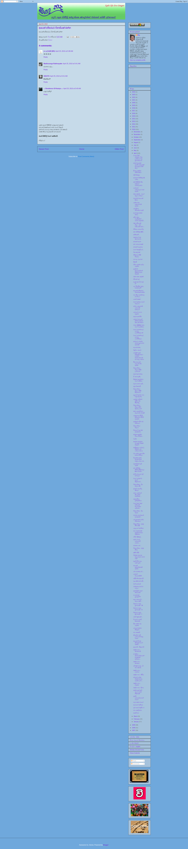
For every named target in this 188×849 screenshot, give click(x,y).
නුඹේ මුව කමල (138, 374)
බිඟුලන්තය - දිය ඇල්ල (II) (138, 485)
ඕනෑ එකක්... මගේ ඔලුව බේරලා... (138, 194)
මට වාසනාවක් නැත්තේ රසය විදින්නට (138, 532)
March (136, 716)
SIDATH (46, 76)
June (135, 148)
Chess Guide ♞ (135, 753)
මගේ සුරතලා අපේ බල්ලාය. (138, 302)
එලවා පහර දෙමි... (138, 383)
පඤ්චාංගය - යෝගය (136, 671)
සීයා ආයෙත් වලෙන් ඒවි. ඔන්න (137, 363)
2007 (134, 730)
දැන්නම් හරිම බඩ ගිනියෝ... (138, 422)
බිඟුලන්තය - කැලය (137, 426)
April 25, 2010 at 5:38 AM (64, 51)
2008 (134, 727)
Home (81, 149)
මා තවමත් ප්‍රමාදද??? (137, 596)
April (135, 153)
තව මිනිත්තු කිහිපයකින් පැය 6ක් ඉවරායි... (138, 469)
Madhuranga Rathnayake (53, 63)
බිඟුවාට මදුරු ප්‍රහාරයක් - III (138, 604)
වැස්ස (135, 439)
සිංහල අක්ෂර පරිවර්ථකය (137, 171)
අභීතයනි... (136, 234)
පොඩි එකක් (137, 299)
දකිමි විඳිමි (136, 552)
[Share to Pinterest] (79, 37)
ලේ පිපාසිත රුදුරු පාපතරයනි (138, 287)
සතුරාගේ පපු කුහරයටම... (137, 238)
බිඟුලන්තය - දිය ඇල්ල (138, 511)
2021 (134, 100)
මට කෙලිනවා (137, 710)
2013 (134, 121)
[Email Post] (67, 37)
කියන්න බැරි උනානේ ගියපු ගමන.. (138, 636)
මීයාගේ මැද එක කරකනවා (138, 431)
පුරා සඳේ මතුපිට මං (139, 707)
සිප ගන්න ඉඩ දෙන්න (137, 624)
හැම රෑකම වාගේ (138, 702)
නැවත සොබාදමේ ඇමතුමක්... (138, 516)
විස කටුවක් (136, 252)
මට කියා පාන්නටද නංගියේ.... (138, 295)
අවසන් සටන (137, 241)
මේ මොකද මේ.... (138, 571)
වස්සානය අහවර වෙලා (138, 587)
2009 (134, 725)
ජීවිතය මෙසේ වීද (138, 229)
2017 (134, 110)
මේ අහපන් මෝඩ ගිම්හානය (138, 520)
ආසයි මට (136, 713)
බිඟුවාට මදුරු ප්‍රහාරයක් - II (137, 608)
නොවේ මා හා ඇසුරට (137, 313)
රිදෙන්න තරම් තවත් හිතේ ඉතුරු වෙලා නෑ (138, 459)
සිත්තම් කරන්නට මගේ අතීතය (138, 380)
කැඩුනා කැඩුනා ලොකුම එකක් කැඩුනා (138, 443)
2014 (134, 118)
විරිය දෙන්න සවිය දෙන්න (138, 265)
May (135, 150)
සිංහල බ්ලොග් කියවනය (137, 740)
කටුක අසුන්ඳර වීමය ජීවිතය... (138, 435)
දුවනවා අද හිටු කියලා (137, 489)
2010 (134, 129)
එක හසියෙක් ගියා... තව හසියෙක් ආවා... (138, 224)
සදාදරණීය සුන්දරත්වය (137, 499)
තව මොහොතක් (138, 244)
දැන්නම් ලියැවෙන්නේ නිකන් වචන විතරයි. (138, 271)
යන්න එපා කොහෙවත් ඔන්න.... (137, 204)
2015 (134, 116)
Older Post (119, 149)
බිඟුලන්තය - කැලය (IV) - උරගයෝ (137, 369)
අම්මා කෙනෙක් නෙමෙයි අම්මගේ (138, 307)
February (137, 719)
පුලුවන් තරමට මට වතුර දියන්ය (138, 395)
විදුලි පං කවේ (137, 350)
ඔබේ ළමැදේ (137, 584)
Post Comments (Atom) (86, 156)
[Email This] (71, 37)
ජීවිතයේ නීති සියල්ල (137, 255)
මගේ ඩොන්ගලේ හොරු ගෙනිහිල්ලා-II (138, 331)
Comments (135, 764)
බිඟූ (139, 35)
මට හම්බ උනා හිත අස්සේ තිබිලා (139, 454)
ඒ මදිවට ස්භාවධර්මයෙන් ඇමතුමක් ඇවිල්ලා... (138, 656)
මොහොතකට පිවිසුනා (137, 628)
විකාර (50, 40)
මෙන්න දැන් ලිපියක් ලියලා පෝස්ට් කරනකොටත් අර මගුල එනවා (138, 356)
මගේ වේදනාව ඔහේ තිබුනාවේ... (137, 480)
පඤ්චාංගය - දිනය (138, 687)
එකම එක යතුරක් (138, 276)
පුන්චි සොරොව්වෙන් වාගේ (138, 697)
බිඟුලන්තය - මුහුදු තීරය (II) (138, 524)
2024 (134, 92)
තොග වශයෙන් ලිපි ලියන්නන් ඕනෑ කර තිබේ (138, 320)
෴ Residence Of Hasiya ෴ (53, 88)
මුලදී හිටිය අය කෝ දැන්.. (137, 562)
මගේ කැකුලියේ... (138, 249)
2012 (134, 124)
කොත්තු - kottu (134, 737)
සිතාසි (135, 262)
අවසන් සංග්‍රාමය (138, 247)
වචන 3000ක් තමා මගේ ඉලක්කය (138, 326)
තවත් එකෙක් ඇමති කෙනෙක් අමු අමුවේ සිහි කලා (138, 165)
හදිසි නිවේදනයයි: (138, 578)
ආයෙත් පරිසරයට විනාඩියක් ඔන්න (139, 291)
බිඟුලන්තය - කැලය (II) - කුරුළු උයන (137, 406)
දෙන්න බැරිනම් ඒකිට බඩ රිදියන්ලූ (137, 400)
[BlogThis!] (73, 37)
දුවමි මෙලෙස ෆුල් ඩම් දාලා (138, 475)
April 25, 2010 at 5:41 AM (71, 63)
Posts (134, 761)
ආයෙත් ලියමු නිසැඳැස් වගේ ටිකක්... (138, 642)
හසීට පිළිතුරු (137, 537)
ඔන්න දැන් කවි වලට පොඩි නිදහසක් (137, 691)
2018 (134, 108)
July (135, 145)
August (136, 142)
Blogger (105, 845)
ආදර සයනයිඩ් (137, 316)
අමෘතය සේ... (137, 545)
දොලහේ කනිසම (138, 528)
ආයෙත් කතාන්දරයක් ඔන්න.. (138, 567)
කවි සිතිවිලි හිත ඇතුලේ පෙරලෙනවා (138, 183)
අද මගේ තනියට (138, 705)
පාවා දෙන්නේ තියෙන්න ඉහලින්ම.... (137, 494)
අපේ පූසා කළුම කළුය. (137, 213)
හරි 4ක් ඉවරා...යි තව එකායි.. (138, 666)
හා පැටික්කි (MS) (49, 51)
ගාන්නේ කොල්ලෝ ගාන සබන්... (138, 189)
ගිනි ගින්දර (136, 175)
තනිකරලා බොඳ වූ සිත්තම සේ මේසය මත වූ (138, 449)
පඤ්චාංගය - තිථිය (138, 674)
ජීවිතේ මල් (136, 279)
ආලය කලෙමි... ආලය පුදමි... (138, 600)
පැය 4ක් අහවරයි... (138, 581)
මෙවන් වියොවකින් (137, 575)
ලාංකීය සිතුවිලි (134, 743)
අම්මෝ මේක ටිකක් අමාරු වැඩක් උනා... (138, 678)
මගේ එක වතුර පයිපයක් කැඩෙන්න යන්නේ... (137, 506)
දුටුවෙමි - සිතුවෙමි (138, 647)
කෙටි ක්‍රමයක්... (138, 617)
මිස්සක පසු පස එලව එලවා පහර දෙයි (139, 556)
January (136, 721)
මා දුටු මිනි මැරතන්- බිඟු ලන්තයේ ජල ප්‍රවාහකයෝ (138, 158)
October (136, 137)
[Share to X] (75, 37)
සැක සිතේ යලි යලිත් (137, 464)
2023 (134, 94)
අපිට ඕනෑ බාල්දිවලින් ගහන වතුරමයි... (139, 218)
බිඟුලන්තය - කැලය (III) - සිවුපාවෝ (137, 390)
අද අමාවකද (136, 347)
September (137, 140)
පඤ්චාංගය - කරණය (136, 662)
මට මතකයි (136, 632)
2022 (134, 97)
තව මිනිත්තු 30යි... (138, 232)
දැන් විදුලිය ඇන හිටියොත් (138, 591)
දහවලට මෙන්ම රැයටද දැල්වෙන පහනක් (138, 343)
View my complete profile (137, 60)
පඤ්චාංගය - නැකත (136, 684)
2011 (133, 126)
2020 (134, 102)
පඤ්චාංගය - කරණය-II (137, 650)
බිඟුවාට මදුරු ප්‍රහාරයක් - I (137, 613)
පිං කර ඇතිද (136, 376)
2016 (134, 113)
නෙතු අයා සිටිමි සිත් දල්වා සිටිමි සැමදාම (138, 417)
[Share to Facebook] (77, 37)
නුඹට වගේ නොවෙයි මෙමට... (137, 541)
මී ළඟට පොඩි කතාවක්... (137, 620)
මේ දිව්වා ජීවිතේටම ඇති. (138, 209)
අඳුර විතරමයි (137, 386)
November (137, 134)
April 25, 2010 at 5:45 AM (72, 88)
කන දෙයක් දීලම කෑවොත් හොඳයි (139, 412)
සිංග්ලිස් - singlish (135, 746)
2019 (134, 105)
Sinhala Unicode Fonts (137, 750)
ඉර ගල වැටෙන (137, 259)
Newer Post (44, 149)
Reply (46, 57)
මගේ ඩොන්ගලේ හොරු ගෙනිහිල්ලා (138, 337)
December (137, 131)
